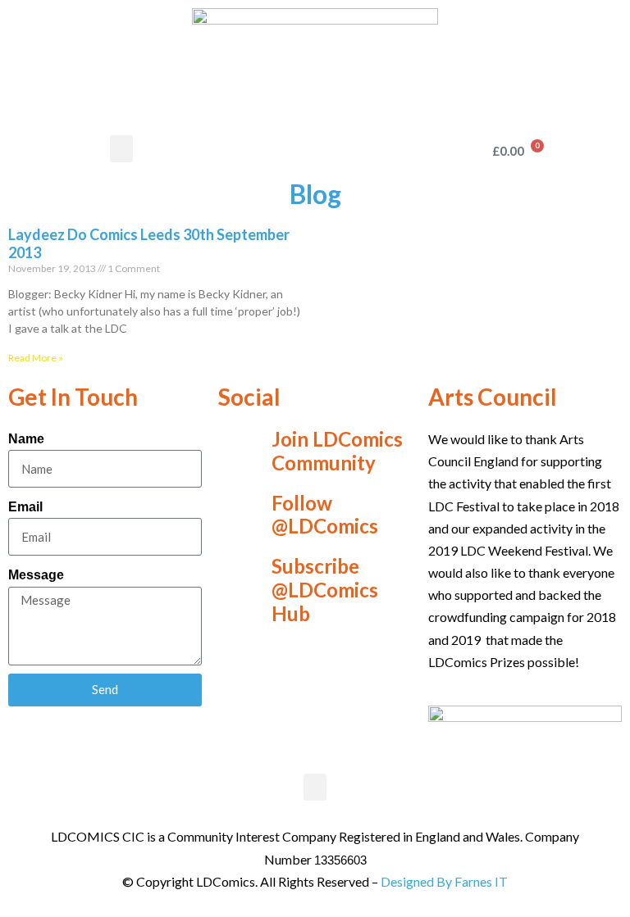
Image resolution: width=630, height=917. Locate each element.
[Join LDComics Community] (238, 451)
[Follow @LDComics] (238, 514)
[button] (121, 148)
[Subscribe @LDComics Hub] (238, 590)
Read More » (35, 358)
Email (25, 507)
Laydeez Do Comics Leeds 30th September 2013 (149, 243)
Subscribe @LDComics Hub (325, 589)
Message (36, 575)
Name (26, 439)
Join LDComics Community (337, 450)
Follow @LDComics (325, 514)
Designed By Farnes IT (444, 881)
